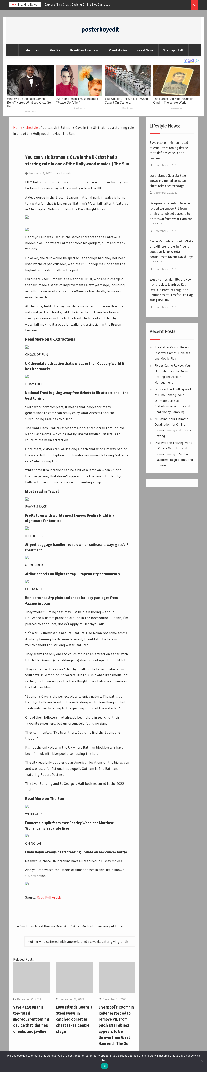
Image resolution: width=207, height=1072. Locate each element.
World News (145, 50)
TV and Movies (117, 50)
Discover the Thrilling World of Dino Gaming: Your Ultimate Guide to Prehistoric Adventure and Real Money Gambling (173, 400)
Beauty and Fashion (84, 50)
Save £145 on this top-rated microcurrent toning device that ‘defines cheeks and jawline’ (31, 1019)
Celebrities (31, 50)
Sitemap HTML (173, 50)
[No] (202, 1061)
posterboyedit (100, 29)
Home (17, 127)
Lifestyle (54, 50)
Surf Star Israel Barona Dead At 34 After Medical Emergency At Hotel (72, 926)
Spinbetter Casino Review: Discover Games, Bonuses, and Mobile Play (173, 353)
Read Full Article (49, 897)
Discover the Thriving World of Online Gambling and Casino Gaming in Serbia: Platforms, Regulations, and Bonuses (174, 454)
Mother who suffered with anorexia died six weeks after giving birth (78, 941)
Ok (104, 1066)
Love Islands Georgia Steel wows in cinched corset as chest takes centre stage (74, 1019)
